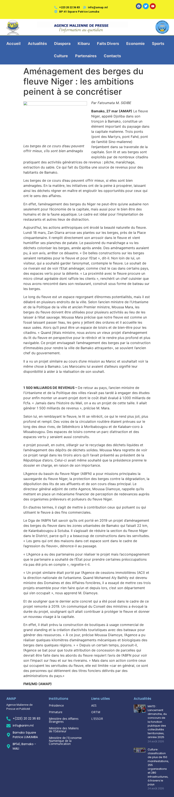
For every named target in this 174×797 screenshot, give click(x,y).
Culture (61, 56)
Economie (135, 43)
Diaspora (62, 43)
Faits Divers (108, 43)
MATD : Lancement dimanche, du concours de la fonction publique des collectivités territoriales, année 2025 (157, 721)
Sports (158, 43)
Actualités (37, 43)
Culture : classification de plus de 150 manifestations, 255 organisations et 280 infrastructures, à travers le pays (158, 767)
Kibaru (84, 43)
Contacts (112, 56)
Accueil (13, 43)
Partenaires (86, 56)
